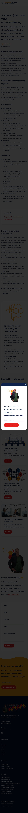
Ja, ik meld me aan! (11, 425)
